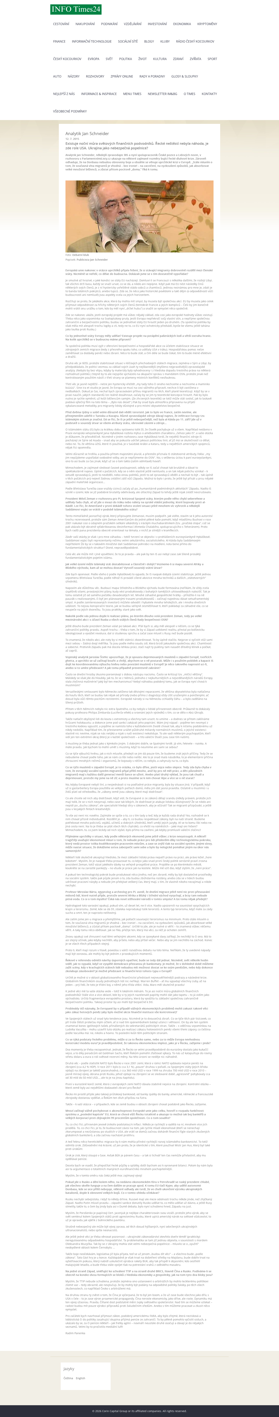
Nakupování (85, 24)
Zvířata (195, 59)
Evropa (93, 59)
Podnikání (109, 24)
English (80, 1378)
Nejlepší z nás (64, 94)
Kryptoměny (207, 24)
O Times (189, 94)
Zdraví (178, 59)
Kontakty (209, 94)
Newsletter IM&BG (162, 94)
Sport (212, 59)
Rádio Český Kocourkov (195, 41)
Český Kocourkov (67, 59)
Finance (59, 41)
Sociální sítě (128, 41)
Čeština (68, 1378)
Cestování (61, 24)
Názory (74, 76)
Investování (157, 24)
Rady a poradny (152, 76)
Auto (57, 76)
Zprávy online (122, 76)
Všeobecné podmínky (70, 111)
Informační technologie (92, 41)
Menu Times (132, 94)
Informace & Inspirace (99, 94)
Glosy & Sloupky (184, 76)
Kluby (165, 41)
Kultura (160, 59)
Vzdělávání (132, 24)
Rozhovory (95, 76)
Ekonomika (182, 24)
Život (142, 59)
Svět (109, 59)
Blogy (149, 41)
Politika (125, 59)
